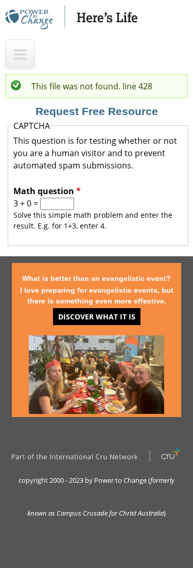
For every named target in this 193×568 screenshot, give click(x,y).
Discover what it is (96, 316)
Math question (47, 191)
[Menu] (20, 54)
